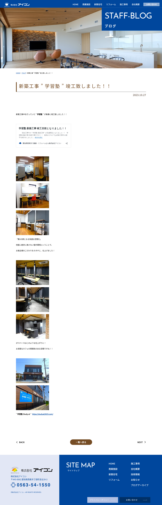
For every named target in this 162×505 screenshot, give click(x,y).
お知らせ (135, 479)
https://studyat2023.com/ (42, 414)
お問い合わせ (151, 4)
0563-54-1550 (34, 485)
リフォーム (111, 4)
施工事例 (124, 4)
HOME (75, 4)
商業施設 (86, 4)
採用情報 (135, 474)
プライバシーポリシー (99, 500)
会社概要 (136, 4)
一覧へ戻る (81, 442)
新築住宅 (98, 4)
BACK (22, 442)
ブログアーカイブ (139, 485)
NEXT (140, 442)
